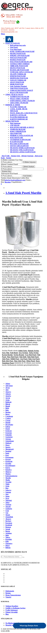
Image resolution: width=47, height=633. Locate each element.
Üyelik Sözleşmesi (11, 610)
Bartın (7, 531)
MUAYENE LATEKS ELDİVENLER (22, 152)
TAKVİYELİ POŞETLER (19, 88)
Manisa (7, 474)
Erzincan (8, 431)
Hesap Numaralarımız (13, 595)
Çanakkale (9, 416)
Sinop (7, 496)
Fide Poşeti (14, 47)
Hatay (7, 445)
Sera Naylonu (23, 353)
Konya (7, 468)
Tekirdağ (8, 500)
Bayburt (8, 521)
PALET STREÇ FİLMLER (19, 99)
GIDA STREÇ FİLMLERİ (19, 103)
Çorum (7, 420)
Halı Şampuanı (15, 123)
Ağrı (7, 390)
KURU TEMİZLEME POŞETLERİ (22, 51)
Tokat (7, 502)
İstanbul (8, 451)
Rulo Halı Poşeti (33, 357)
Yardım (8, 158)
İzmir (7, 453)
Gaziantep (9, 437)
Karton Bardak (7, 355)
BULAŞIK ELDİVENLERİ (19, 144)
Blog (7, 614)
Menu (3, 34)
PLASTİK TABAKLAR (18, 107)
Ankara (8, 394)
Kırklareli (8, 461)
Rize (6, 488)
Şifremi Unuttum (27, 156)
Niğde (7, 484)
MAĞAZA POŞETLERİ (18, 58)
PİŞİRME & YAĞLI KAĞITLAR (21, 135)
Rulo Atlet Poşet (7, 361)
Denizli (7, 422)
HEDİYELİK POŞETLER (19, 78)
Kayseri (8, 459)
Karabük (8, 539)
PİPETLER (14, 111)
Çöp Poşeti (23, 359)
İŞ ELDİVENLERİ (16, 142)
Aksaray (8, 519)
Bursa (7, 414)
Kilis (7, 541)
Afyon (7, 388)
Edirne (7, 427)
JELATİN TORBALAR (18, 74)
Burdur (8, 412)
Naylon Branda (19, 355)
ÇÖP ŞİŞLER (14, 125)
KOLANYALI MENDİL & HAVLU (22, 127)
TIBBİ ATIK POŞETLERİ (19, 66)
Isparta (7, 447)
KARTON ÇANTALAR (18, 115)
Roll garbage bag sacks (18, 45)
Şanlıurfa (8, 509)
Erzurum (8, 433)
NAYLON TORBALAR (18, 80)
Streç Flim (5, 353)
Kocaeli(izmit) (10, 465)
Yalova (7, 537)
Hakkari (8, 443)
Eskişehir (8, 435)
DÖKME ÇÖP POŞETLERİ (19, 55)
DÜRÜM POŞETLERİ (18, 76)
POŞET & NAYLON (12, 43)
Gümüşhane (9, 441)
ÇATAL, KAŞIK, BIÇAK (18, 109)
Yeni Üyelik (5, 156)
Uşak (7, 511)
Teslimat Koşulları (11, 606)
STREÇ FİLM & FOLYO (14, 94)
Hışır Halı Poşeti (12, 357)
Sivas (7, 498)
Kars (7, 455)
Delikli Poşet (14, 359)
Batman (8, 527)
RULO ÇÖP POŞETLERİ (19, 92)
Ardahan (8, 533)
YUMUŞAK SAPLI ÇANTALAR (21, 72)
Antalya (8, 396)
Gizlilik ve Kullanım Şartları (15, 608)
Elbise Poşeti (30, 361)
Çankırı (8, 418)
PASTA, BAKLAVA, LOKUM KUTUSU (24, 113)
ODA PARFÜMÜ (16, 133)
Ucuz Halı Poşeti (15, 49)
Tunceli (7, 506)
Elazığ (7, 429)
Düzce (7, 545)
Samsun (8, 492)
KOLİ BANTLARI (16, 137)
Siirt (7, 494)
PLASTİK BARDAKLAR (19, 117)
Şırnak (7, 529)
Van (6, 513)
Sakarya (8, 490)
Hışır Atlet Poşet (19, 361)
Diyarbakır (9, 424)
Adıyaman (9, 386)
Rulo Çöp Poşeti (34, 359)
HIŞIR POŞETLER (16, 84)
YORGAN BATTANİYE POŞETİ (21, 90)
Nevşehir (8, 482)
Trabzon (8, 504)
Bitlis (7, 408)
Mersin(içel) (9, 449)
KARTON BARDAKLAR (19, 119)
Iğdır (7, 535)
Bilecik (7, 404)
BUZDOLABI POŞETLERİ (19, 70)
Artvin (7, 398)
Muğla (7, 480)
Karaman (8, 523)
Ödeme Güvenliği (11, 612)
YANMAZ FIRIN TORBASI (19, 64)
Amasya (8, 392)
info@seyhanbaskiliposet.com (15, 180)
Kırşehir (8, 463)
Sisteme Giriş (15, 156)
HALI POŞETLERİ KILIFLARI (21, 62)
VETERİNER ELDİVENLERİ (20, 140)
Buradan (8, 182)
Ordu (7, 486)
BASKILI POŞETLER (17, 60)
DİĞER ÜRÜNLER (12, 121)
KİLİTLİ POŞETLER (17, 68)
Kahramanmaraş (11, 476)
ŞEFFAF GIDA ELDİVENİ (19, 146)
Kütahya (8, 470)
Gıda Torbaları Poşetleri (18, 86)
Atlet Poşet (6, 359)
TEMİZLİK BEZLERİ (17, 129)
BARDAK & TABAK (12, 105)
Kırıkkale (8, 525)
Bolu (7, 410)
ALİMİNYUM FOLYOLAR (19, 96)
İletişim (8, 593)
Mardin (8, 478)
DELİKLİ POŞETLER (18, 53)
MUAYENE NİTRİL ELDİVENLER (22, 148)
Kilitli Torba (22, 351)
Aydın (7, 400)
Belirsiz (7, 547)
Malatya (8, 472)
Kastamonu (9, 457)
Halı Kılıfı (22, 357)
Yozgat (7, 515)
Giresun (8, 439)
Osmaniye (8, 543)
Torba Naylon (33, 353)
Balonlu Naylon (33, 351)
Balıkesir (8, 402)
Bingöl (7, 406)
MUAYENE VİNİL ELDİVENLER (22, 150)
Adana (7, 383)
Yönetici (8, 597)
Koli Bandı (14, 353)
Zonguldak (9, 517)
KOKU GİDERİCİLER (18, 131)
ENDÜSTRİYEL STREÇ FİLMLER (22, 101)
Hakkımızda (9, 591)
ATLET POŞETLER (17, 82)
